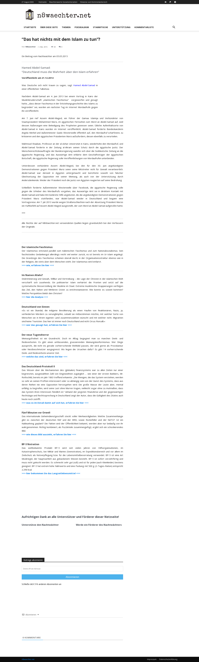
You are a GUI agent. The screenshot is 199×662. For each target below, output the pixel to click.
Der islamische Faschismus (37, 247)
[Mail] (165, 2)
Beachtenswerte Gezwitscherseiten (63, 2)
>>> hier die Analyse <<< (35, 296)
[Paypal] (170, 2)
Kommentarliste (144, 27)
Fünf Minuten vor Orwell (36, 412)
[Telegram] (175, 2)
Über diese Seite (49, 27)
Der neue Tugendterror (35, 334)
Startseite (30, 27)
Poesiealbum (82, 27)
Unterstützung (121, 27)
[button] (173, 27)
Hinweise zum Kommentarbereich (93, 2)
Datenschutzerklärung (168, 659)
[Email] (56, 506)
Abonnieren (72, 577)
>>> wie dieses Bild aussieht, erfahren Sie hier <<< (49, 434)
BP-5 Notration (30, 444)
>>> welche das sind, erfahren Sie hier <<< (44, 356)
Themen (66, 27)
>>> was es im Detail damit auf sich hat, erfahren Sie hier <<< (55, 402)
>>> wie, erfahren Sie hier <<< (38, 265)
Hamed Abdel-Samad (84, 85)
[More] (63, 506)
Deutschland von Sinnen (36, 306)
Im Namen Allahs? (32, 275)
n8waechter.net (28, 659)
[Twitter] (50, 506)
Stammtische (100, 27)
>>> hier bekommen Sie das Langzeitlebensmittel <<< (51, 473)
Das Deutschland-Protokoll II (38, 366)
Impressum (151, 659)
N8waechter (30, 47)
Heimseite (43, 2)
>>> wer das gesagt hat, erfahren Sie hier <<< (47, 324)
